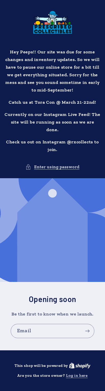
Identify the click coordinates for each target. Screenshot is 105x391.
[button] (52, 167)
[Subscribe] (87, 331)
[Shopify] (79, 365)
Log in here (77, 375)
